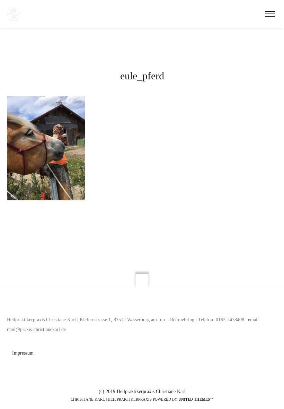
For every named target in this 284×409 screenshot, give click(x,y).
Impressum (23, 353)
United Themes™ (196, 399)
